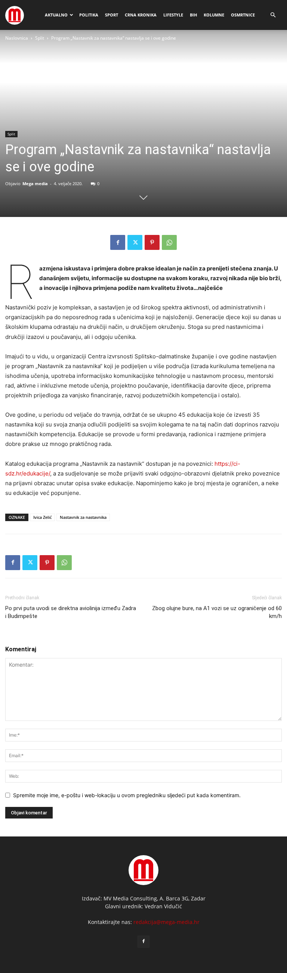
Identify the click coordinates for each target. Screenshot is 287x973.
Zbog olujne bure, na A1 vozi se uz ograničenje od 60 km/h (217, 612)
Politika (88, 15)
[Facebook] (117, 242)
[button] (273, 15)
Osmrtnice (243, 15)
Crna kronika (141, 15)
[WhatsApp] (169, 242)
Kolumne (214, 15)
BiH (193, 15)
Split (39, 38)
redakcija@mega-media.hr (166, 921)
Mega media (35, 183)
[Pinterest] (152, 242)
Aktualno (56, 15)
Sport (111, 15)
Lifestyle (173, 15)
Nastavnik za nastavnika (83, 517)
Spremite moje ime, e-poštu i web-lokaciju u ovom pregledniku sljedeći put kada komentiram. (127, 795)
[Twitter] (134, 242)
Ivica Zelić (42, 517)
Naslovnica (16, 38)
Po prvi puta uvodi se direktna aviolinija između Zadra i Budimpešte (70, 612)
